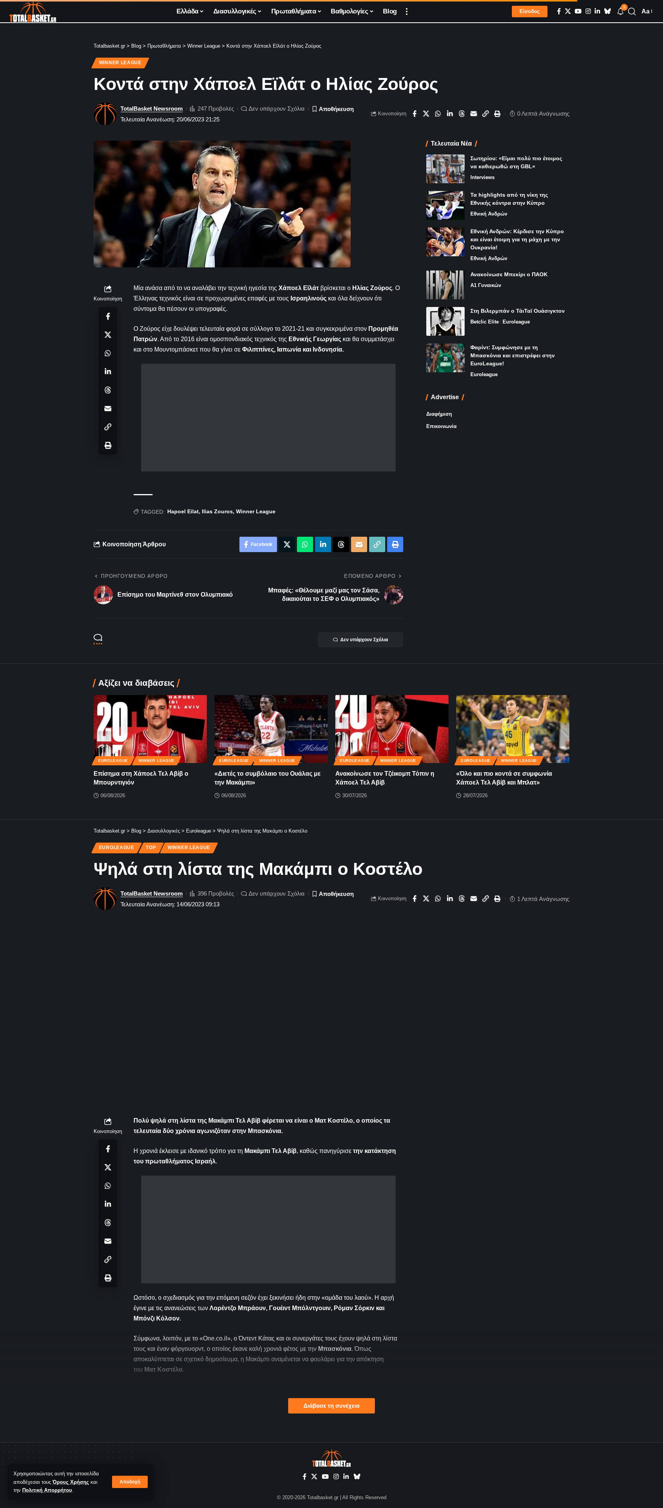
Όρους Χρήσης (71, 1482)
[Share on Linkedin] (450, 114)
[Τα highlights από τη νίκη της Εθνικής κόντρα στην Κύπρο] (445, 205)
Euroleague (516, 322)
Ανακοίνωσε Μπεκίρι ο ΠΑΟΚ (509, 274)
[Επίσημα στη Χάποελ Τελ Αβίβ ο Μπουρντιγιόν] (150, 729)
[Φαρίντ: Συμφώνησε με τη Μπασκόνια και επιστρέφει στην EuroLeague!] (445, 357)
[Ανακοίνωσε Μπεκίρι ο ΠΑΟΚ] (445, 284)
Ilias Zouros (217, 511)
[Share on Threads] (462, 114)
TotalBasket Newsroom (151, 108)
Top (151, 847)
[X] (568, 11)
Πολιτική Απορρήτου (47, 1490)
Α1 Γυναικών (485, 285)
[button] (130, 1482)
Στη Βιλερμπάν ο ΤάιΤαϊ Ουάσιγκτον (517, 311)
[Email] (473, 114)
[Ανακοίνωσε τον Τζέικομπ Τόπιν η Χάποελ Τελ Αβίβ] (392, 729)
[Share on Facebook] (414, 114)
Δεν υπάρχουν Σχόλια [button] (364, 639)
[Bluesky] (607, 11)
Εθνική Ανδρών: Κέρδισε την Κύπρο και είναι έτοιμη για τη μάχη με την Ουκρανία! (517, 239)
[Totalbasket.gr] (33, 11)
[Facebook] (559, 11)
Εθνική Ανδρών (488, 214)
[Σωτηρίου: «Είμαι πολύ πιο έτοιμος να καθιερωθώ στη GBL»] (445, 168)
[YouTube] (578, 11)
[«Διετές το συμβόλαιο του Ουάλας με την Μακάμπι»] (271, 729)
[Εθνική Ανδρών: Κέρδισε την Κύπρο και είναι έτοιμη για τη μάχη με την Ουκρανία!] (445, 241)
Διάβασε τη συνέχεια (331, 1406)
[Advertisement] (268, 417)
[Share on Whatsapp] (438, 114)
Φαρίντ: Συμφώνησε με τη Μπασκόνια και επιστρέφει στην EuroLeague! (512, 355)
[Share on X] (426, 114)
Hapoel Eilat (183, 511)
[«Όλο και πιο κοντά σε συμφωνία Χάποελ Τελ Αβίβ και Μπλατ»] (512, 729)
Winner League (120, 62)
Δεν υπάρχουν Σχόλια (277, 108)
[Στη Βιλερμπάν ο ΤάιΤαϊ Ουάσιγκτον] (445, 321)
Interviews (482, 177)
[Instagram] (588, 11)
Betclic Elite (484, 322)
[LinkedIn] (597, 11)
